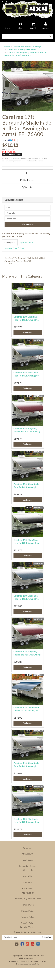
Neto (37, 964)
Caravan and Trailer (22, 46)
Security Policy (27, 923)
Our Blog (27, 882)
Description (10, 242)
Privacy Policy (27, 911)
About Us (27, 876)
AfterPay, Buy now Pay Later (28, 898)
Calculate (28, 224)
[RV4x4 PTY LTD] (27, 9)
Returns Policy (27, 917)
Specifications (26, 242)
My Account (27, 853)
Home (7, 46)
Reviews (9, 248)
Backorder (28, 180)
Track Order (27, 860)
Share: (5, 140)
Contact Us (27, 888)
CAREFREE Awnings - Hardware (21, 49)
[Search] (50, 36)
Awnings (37, 46)
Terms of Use (27, 904)
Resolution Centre (27, 866)
